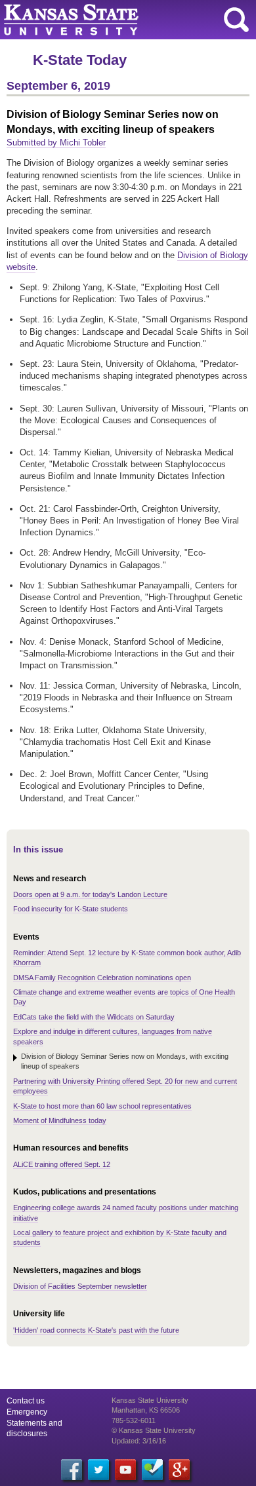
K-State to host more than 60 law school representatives (102, 1106)
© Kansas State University (154, 1430)
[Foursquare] (152, 1469)
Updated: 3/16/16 (139, 1441)
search (236, 20)
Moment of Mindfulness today (59, 1120)
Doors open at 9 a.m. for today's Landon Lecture (90, 894)
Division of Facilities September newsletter (80, 1286)
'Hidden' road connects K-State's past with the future (96, 1330)
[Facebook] (71, 1469)
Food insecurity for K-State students (70, 909)
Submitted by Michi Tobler (56, 142)
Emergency (27, 1412)
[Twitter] (98, 1469)
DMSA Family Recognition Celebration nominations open (102, 977)
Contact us (26, 1400)
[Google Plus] (179, 1469)
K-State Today (80, 60)
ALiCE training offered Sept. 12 (61, 1164)
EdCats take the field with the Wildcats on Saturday (94, 1017)
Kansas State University (120, 19)
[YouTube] (125, 1469)
